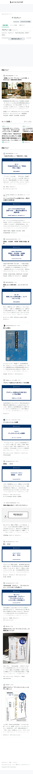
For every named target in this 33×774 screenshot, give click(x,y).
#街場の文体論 (11, 274)
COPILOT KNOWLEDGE (11, 502)
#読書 (10, 618)
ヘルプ (13, 764)
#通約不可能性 (6, 230)
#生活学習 (22, 115)
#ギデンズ (11, 535)
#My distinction (7, 678)
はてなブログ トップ (7, 14)
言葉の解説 (5, 25)
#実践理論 (5, 535)
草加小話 (7, 626)
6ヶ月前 (16, 153)
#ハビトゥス (6, 317)
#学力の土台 (14, 111)
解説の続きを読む (16, 38)
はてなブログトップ (25, 764)
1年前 (19, 239)
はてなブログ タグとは (6, 764)
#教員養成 (24, 113)
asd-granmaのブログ (10, 461)
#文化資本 (5, 115)
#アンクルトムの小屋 (23, 111)
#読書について (6, 111)
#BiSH (23, 676)
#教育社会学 (19, 274)
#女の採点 (18, 230)
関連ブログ (22, 25)
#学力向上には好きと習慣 (20, 317)
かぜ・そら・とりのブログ (11, 419)
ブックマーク (5, 126)
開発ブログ (18, 764)
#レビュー (5, 574)
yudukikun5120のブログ (11, 325)
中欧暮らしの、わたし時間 (11, 380)
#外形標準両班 (6, 232)
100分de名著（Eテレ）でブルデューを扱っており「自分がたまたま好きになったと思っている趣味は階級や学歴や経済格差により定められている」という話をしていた (11, 130)
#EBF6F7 (8, 684)
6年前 (17, 541)
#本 (4, 186)
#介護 (4, 576)
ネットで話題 (13, 25)
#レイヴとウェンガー (15, 113)
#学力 (7, 186)
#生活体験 (16, 115)
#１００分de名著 (7, 496)
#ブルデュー (6, 113)
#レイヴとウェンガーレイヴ (10, 188)
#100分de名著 (6, 455)
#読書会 (19, 496)
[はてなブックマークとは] (11, 121)
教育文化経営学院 (9, 75)
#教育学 (11, 115)
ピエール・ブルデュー (8, 33)
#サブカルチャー (19, 374)
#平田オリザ (11, 276)
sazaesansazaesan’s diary (11, 239)
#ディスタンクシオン (8, 453)
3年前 (18, 325)
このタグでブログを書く (25, 21)
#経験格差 (24, 276)
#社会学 (5, 276)
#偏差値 (13, 230)
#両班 (23, 230)
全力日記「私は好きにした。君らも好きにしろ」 (16, 194)
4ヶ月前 (16, 75)
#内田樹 (5, 274)
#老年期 (9, 576)
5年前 (19, 380)
